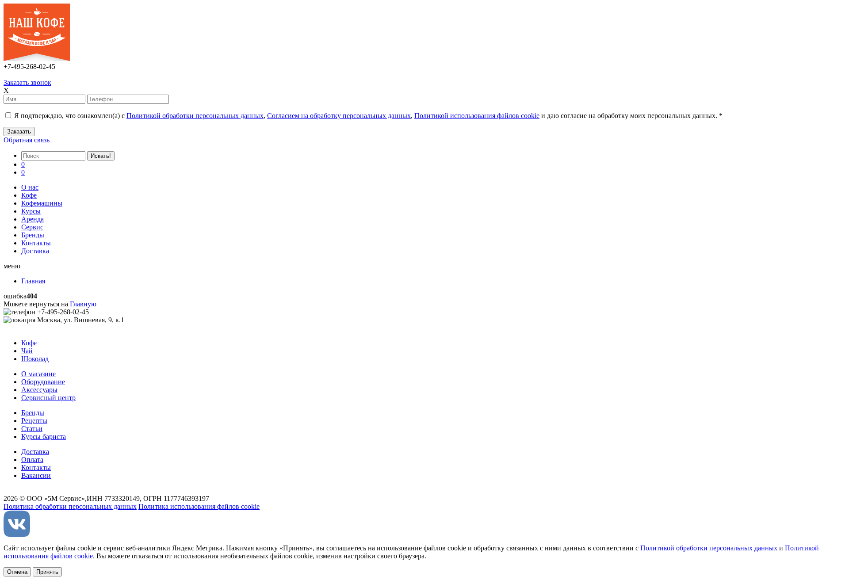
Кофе (29, 195)
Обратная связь (27, 140)
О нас (29, 187)
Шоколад (35, 358)
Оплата (32, 459)
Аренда (32, 219)
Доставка (35, 251)
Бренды (32, 235)
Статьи (31, 428)
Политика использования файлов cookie (199, 506)
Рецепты (34, 420)
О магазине (38, 374)
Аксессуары (39, 389)
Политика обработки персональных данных (70, 506)
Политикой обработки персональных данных (195, 115)
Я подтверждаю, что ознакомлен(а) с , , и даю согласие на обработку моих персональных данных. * (367, 115)
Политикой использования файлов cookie (476, 115)
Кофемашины (41, 203)
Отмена (17, 572)
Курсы (31, 211)
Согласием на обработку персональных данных (339, 115)
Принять (47, 572)
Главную (83, 304)
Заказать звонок (27, 82)
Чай (27, 351)
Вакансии (36, 475)
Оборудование (43, 381)
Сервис (32, 227)
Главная (33, 281)
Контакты (36, 243)
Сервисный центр (48, 397)
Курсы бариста (43, 436)
